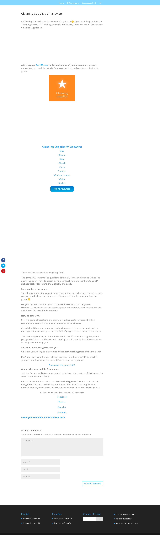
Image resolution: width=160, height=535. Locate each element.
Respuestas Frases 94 (63, 518)
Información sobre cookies (127, 523)
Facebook (62, 396)
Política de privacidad (125, 514)
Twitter (62, 402)
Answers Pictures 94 (31, 523)
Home (61, 3)
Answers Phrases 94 (31, 518)
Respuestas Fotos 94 (62, 523)
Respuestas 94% (89, 3)
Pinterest (62, 412)
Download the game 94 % (62, 365)
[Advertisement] (62, 47)
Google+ (62, 407)
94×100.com (42, 65)
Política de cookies (124, 519)
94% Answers (73, 3)
